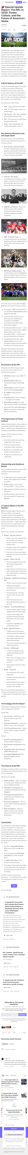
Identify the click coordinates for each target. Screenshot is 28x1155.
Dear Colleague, (5, 1085)
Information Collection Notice (17, 1019)
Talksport (7, 792)
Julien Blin (3, 24)
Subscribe (19, 2)
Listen (24, 25)
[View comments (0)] (8, 1090)
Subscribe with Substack (15, 1134)
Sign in (24, 2)
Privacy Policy (19, 1141)
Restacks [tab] (11, 1044)
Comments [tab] (5, 1044)
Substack (6, 1151)
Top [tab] (3, 1075)
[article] (14, 1085)
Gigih (6, 1058)
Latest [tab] (7, 1075)
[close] (23, 1103)
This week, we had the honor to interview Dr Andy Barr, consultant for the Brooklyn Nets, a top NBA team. (10, 1100)
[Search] (25, 1075)
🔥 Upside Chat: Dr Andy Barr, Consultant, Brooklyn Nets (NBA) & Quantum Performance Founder (9, 1095)
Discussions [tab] (13, 1075)
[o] (24, 1095)
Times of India (18, 390)
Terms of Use (21, 1018)
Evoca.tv (6, 498)
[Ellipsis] (26, 1058)
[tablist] (8, 1044)
